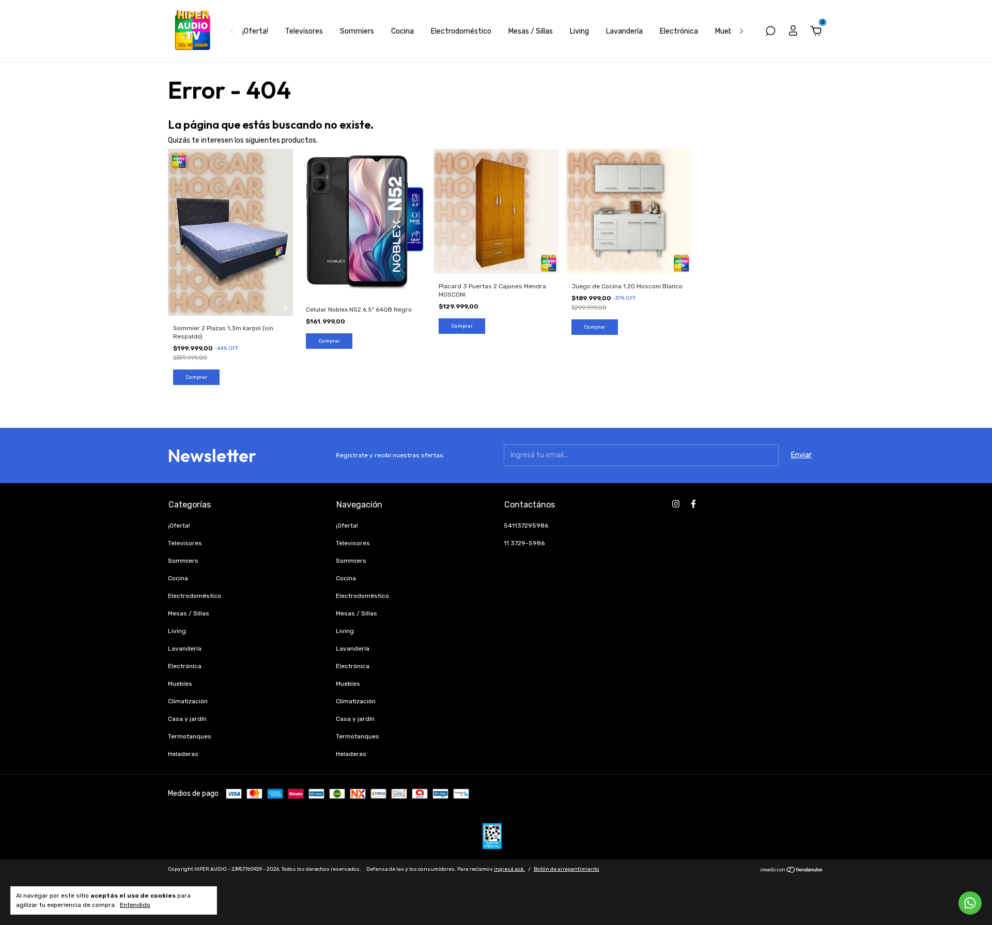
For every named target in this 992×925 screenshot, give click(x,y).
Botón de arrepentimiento (566, 869)
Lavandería (624, 31)
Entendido (135, 904)
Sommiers (357, 31)
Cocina (402, 31)
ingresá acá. (509, 869)
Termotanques (189, 736)
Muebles (728, 31)
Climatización (188, 701)
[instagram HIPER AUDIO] (676, 504)
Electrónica (679, 31)
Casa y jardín (187, 718)
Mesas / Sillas (530, 31)
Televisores (304, 31)
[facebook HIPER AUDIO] (693, 504)
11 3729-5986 (524, 543)
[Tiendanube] (792, 871)
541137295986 (526, 525)
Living (579, 31)
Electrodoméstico (461, 31)
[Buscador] (770, 32)
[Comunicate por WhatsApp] (970, 903)
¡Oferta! (255, 31)
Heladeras (183, 754)
